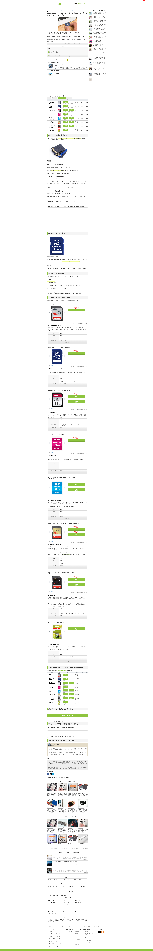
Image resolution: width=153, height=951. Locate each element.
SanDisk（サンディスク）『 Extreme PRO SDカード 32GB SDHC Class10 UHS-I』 (52, 126)
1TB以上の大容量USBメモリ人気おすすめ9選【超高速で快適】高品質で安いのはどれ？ (99, 33)
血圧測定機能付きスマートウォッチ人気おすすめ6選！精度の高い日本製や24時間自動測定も (99, 37)
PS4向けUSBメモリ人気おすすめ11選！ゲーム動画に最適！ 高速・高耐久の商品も (72, 830)
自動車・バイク (51, 906)
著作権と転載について (78, 946)
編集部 (70, 933)
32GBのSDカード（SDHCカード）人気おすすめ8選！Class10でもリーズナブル (86, 926)
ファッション (50, 904)
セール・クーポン (78, 911)
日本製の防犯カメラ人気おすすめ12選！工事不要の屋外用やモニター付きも (99, 21)
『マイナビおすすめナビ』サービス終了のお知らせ (67, 10)
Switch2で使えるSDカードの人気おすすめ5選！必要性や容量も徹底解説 (62, 794)
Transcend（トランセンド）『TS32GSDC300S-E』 (52, 111)
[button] (54, 319)
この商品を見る (50, 256)
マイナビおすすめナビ (50, 926)
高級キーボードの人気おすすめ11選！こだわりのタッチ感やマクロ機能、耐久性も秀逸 (70, 854)
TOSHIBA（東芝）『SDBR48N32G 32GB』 (52, 130)
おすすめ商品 (78, 59)
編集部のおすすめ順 (62, 97)
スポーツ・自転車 (65, 904)
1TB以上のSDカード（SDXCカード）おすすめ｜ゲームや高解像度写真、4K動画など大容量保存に (66, 206)
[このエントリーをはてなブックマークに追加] (53, 774)
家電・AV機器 (49, 843)
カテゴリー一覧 (77, 939)
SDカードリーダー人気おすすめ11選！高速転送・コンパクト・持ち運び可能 (52, 810)
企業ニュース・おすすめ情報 (53, 913)
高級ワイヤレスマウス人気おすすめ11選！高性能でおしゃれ (65, 861)
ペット (49, 909)
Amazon (52, 365)
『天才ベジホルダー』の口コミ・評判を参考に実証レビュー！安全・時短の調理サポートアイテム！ (99, 58)
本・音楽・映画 (64, 909)
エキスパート (70, 931)
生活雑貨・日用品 (51, 900)
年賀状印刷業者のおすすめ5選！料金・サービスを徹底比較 (99, 69)
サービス (63, 911)
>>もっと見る (103, 52)
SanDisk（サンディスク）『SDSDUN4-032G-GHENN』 (52, 103)
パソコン (68, 926)
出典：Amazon (56, 256)
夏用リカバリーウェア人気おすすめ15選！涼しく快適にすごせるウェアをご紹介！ (99, 80)
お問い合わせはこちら (88, 942)
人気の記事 (77, 933)
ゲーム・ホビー (78, 909)
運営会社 (86, 931)
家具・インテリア (78, 906)
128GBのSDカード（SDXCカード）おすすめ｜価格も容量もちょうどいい (62, 201)
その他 (63, 913)
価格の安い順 (69, 97)
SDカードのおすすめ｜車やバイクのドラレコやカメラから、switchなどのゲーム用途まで (65, 293)
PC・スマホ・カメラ (60, 843)
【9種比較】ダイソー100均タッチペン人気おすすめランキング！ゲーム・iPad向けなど (99, 17)
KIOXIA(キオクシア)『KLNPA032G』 (51, 114)
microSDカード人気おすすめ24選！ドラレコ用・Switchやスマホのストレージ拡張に (83, 810)
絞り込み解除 (54, 97)
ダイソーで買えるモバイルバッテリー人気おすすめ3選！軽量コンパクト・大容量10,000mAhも (99, 41)
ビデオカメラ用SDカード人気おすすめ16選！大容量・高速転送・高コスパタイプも (72, 794)
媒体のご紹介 (77, 944)
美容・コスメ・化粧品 (66, 902)
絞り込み (49, 97)
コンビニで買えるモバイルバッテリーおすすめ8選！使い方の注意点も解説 (99, 13)
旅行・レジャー (51, 911)
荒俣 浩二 (53, 745)
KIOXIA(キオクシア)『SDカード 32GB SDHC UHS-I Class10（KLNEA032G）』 (52, 118)
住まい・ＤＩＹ (64, 906)
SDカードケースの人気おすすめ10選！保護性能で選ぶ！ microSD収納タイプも (52, 794)
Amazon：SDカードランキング (68, 715)
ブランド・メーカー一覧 (79, 942)
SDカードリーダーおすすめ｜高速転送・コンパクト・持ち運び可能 (61, 736)
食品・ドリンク (64, 900)
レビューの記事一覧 (78, 937)
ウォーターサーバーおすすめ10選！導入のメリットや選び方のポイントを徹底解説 (99, 74)
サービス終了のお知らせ (88, 940)
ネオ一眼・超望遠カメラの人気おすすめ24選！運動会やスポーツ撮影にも (99, 45)
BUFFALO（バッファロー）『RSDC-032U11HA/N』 (52, 107)
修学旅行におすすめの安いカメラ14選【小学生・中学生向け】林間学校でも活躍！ (99, 29)
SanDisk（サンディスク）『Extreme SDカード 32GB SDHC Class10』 (52, 122)
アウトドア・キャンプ (79, 904)
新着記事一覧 (77, 931)
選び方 (57, 59)
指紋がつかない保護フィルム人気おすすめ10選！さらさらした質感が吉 (99, 49)
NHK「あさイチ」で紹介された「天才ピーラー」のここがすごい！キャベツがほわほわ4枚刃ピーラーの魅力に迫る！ (99, 63)
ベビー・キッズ (78, 902)
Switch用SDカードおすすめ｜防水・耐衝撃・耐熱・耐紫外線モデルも (61, 727)
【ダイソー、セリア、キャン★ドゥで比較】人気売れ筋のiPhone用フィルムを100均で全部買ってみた (99, 25)
